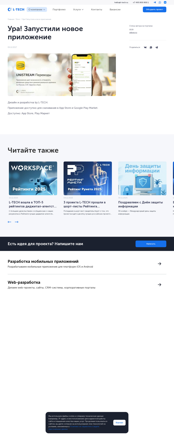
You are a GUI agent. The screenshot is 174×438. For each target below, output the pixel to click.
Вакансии (115, 9)
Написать (150, 244)
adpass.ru (133, 32)
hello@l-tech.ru (121, 2)
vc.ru (131, 29)
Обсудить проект (154, 9)
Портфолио (59, 9)
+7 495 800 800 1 (141, 2)
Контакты (96, 9)
